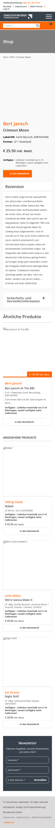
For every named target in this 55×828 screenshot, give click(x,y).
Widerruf (9, 822)
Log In (6, 9)
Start (5, 57)
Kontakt (7, 6)
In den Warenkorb (19, 173)
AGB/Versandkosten (41, 817)
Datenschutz (23, 817)
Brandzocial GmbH (12, 812)
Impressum (21, 6)
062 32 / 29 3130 (31, 3)
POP (12, 57)
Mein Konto (36, 6)
